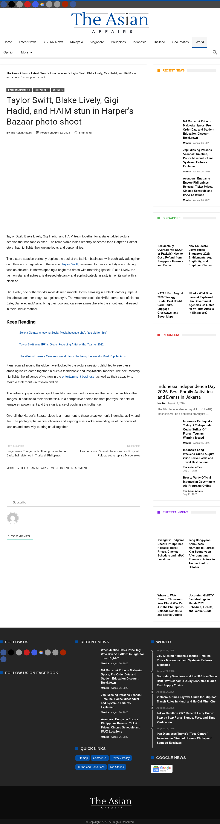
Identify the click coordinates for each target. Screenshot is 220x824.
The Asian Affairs (21, 132)
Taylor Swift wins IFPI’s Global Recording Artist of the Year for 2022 (61, 344)
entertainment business (78, 376)
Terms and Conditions (91, 767)
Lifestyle (41, 90)
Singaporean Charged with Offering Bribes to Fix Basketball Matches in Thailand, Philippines (36, 450)
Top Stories (117, 767)
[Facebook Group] (73, 4)
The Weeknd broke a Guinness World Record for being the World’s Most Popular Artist (73, 356)
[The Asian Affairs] (110, 10)
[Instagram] (35, 4)
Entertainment (19, 90)
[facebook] (3, 4)
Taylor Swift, (70, 264)
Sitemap (83, 758)
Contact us (100, 758)
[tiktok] (49, 4)
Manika (165, 112)
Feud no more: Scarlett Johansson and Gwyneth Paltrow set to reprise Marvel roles (110, 450)
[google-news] (42, 4)
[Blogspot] (57, 4)
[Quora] (65, 4)
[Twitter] (11, 4)
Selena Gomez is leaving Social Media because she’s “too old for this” (63, 332)
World (58, 90)
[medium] (19, 4)
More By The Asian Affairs (27, 468)
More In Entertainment (69, 468)
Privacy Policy (121, 758)
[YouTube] (27, 4)
